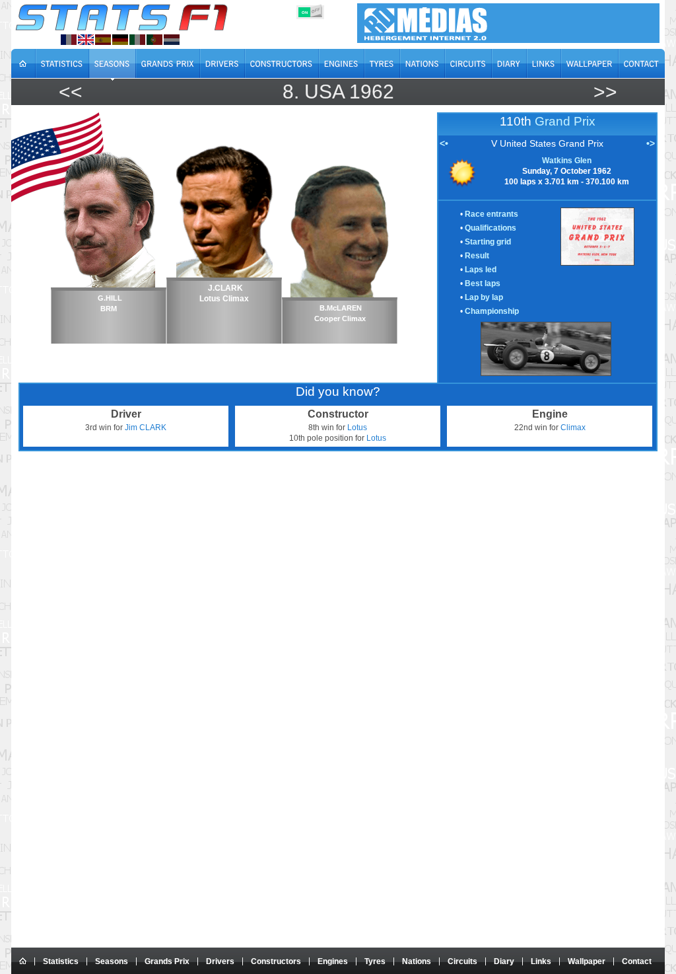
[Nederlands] (172, 39)
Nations (416, 961)
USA (324, 91)
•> (650, 143)
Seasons (111, 961)
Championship (492, 311)
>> (605, 91)
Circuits (462, 961)
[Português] (154, 39)
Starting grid (488, 241)
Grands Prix (167, 961)
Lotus (357, 427)
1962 (371, 91)
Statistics (61, 961)
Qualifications (490, 228)
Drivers (220, 961)
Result (477, 255)
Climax (573, 427)
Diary (504, 961)
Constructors (276, 961)
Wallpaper (586, 961)
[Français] (69, 39)
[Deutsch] (120, 39)
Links (541, 961)
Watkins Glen (567, 160)
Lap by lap (484, 297)
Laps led (480, 269)
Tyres (375, 961)
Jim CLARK (145, 427)
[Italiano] (137, 39)
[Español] (103, 39)
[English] (86, 39)
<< (71, 91)
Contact (637, 961)
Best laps (482, 283)
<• (444, 143)
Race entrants (491, 214)
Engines (333, 961)
